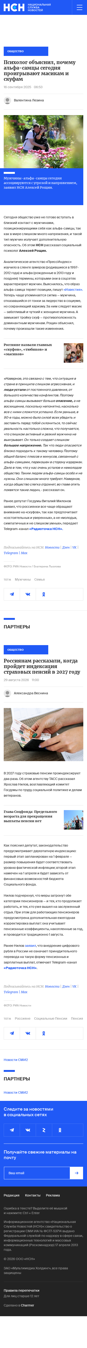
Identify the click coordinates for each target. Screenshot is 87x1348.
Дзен (66, 547)
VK (74, 547)
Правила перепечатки (21, 1290)
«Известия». (73, 290)
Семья (39, 579)
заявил (30, 946)
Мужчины (23, 579)
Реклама (53, 1195)
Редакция (11, 1195)
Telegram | (12, 553)
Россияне (22, 1018)
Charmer (27, 1305)
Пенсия (77, 1018)
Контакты (32, 1195)
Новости (52, 547)
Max (24, 553)
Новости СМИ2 (16, 1060)
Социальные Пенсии (50, 1018)
